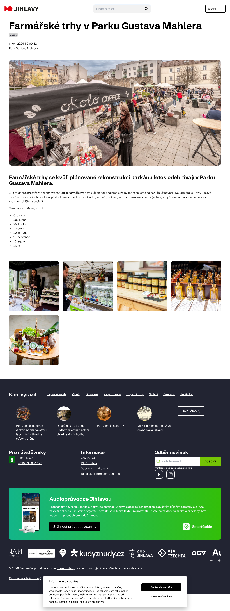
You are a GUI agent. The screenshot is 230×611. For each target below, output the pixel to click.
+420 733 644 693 (30, 463)
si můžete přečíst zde (92, 601)
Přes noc (169, 394)
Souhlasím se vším (161, 587)
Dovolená (92, 394)
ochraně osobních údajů (179, 467)
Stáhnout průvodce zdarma (74, 526)
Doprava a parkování (94, 468)
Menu (212, 9)
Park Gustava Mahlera (23, 48)
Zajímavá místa (56, 394)
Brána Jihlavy (65, 568)
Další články (191, 411)
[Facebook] (159, 474)
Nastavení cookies (161, 596)
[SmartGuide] (197, 526)
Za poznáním (112, 394)
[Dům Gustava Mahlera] (21, 8)
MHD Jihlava (89, 463)
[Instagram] (170, 474)
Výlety (76, 394)
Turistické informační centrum (100, 473)
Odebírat (210, 461)
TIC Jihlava (25, 458)
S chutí (153, 394)
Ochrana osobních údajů (25, 578)
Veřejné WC (88, 458)
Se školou (186, 394)
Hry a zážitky (135, 394)
